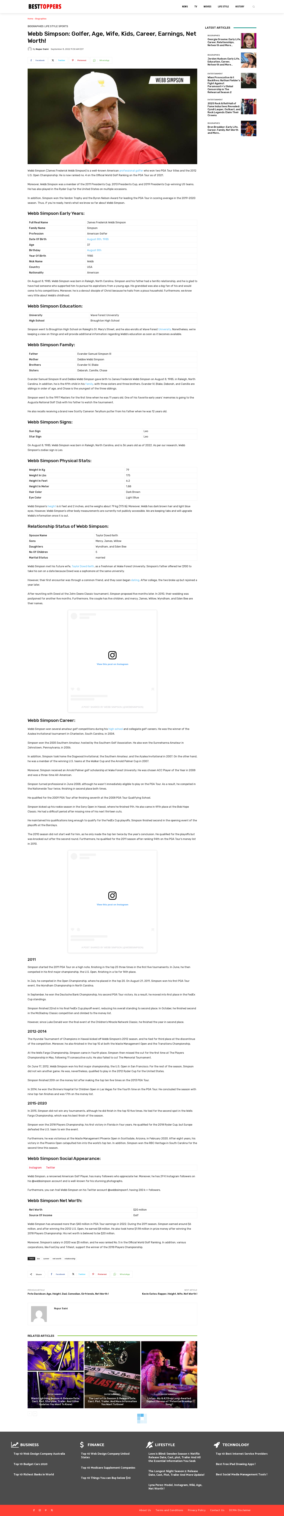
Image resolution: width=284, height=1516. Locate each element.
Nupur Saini (42, 49)
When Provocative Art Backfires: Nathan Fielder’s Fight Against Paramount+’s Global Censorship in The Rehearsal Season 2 (224, 85)
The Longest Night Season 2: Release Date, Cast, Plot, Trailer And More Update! (176, 1473)
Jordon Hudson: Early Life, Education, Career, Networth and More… (224, 61)
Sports (63, 26)
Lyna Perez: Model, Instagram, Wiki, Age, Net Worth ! (175, 1487)
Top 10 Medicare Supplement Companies (108, 1467)
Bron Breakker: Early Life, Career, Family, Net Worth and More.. (223, 129)
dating (135, 580)
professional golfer (131, 170)
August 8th (94, 250)
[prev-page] (30, 1414)
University (164, 329)
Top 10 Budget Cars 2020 (30, 1464)
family (89, 383)
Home (30, 18)
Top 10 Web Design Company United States (105, 1455)
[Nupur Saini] (30, 49)
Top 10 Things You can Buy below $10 (106, 1478)
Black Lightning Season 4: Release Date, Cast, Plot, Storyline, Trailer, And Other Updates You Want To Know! (55, 1401)
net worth (57, 1258)
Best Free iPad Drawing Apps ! (235, 1464)
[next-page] (35, 1414)
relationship (70, 1258)
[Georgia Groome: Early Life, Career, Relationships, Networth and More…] (248, 41)
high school (115, 729)
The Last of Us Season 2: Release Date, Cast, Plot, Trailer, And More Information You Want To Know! (112, 1401)
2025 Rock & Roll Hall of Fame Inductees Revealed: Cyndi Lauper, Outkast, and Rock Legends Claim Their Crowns (224, 109)
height (52, 506)
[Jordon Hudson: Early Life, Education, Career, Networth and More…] (248, 60)
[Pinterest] (46, 1510)
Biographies (41, 18)
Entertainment (55, 1394)
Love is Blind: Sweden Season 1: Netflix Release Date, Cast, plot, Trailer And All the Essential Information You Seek (174, 1457)
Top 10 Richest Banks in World (34, 1474)
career (46, 1258)
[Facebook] (34, 1510)
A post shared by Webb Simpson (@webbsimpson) (112, 707)
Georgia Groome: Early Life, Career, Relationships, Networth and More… (224, 42)
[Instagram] (40, 1510)
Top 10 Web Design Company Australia (39, 1453)
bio (38, 1258)
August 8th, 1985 (98, 239)
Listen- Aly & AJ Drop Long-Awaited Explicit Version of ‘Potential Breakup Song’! (169, 1401)
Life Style (51, 26)
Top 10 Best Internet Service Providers (242, 1453)
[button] (253, 6)
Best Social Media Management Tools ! (241, 1474)
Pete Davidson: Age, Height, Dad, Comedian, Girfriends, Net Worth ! (68, 1293)
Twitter (50, 1167)
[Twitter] (52, 1510)
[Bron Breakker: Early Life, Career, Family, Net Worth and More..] (248, 128)
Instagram (35, 1167)
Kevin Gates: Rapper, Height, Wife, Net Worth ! (169, 1293)
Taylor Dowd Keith (83, 566)
